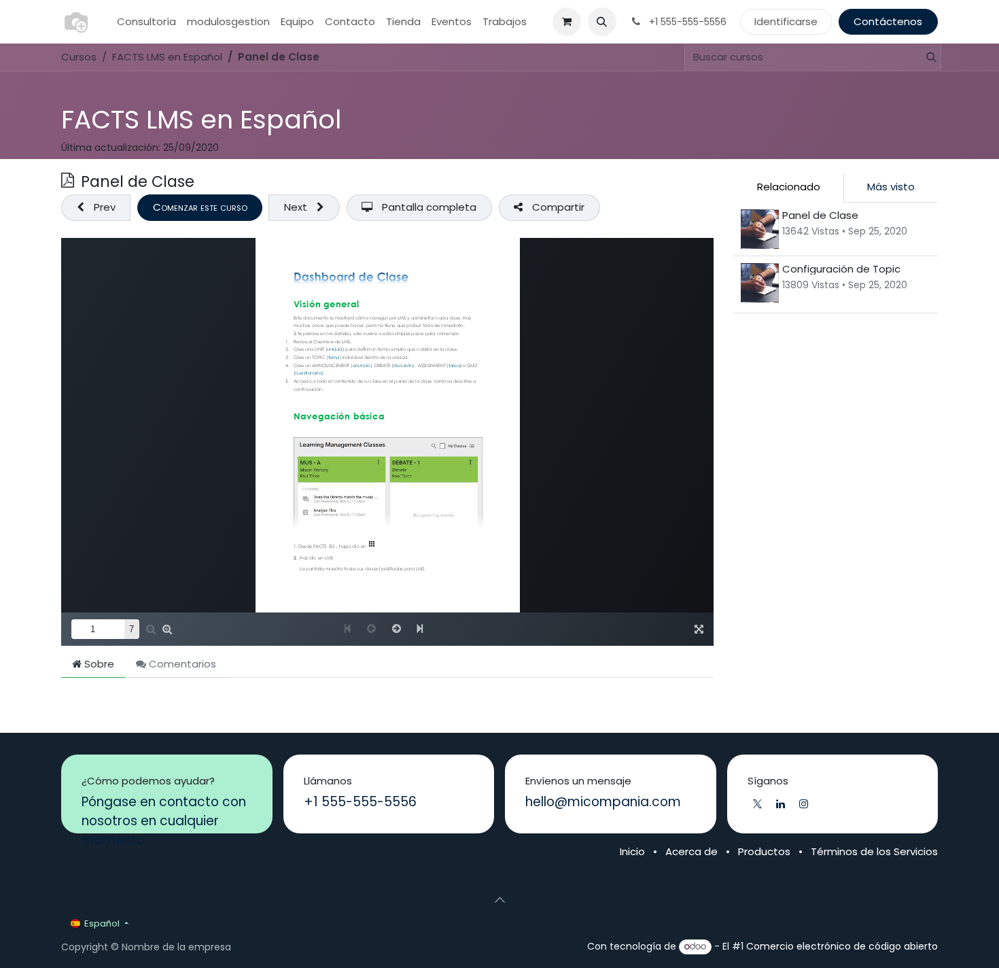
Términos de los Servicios (874, 851)
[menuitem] (146, 22)
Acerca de (691, 851)
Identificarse (786, 21)
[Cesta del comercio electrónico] (567, 21)
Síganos (768, 781)
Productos (764, 851)
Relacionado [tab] (788, 186)
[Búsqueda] (926, 57)
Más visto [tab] (891, 186)
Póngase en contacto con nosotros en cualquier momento (164, 821)
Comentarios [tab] (181, 664)
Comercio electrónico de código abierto (842, 946)
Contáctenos (888, 21)
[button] (602, 21)
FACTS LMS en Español (201, 119)
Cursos (79, 57)
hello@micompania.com (603, 802)
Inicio (632, 851)
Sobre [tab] (98, 664)
